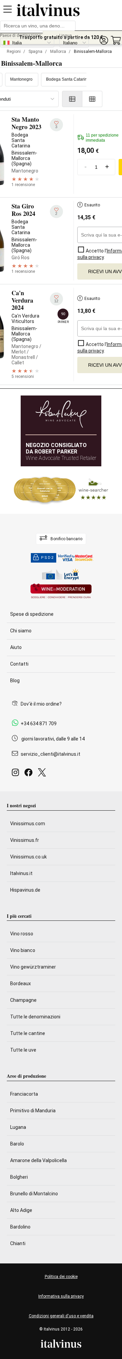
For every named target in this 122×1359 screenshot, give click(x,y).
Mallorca (58, 51)
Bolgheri (19, 1177)
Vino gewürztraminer (33, 967)
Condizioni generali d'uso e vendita (61, 1316)
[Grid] (92, 99)
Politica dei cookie (61, 1276)
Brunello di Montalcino (34, 1193)
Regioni (14, 51)
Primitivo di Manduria (33, 1110)
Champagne (23, 1000)
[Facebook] (29, 774)
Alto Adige (21, 1210)
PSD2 (47, 557)
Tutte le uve (23, 1050)
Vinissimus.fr (24, 840)
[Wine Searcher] (61, 490)
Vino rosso (21, 933)
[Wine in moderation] (61, 592)
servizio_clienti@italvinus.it (50, 754)
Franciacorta (24, 1094)
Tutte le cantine (27, 1033)
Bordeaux (20, 983)
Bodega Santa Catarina (67, 79)
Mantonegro (21, 79)
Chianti (17, 1243)
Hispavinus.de (25, 890)
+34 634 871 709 (39, 723)
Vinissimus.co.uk (28, 856)
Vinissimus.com (27, 823)
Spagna (35, 51)
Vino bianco (22, 950)
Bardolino (20, 1227)
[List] (72, 99)
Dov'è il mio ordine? (41, 704)
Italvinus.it (21, 873)
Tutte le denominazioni (35, 1016)
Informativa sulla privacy (61, 1296)
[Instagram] (17, 774)
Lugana (18, 1127)
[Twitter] (43, 774)
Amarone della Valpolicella (38, 1160)
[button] (104, 40)
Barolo (17, 1144)
